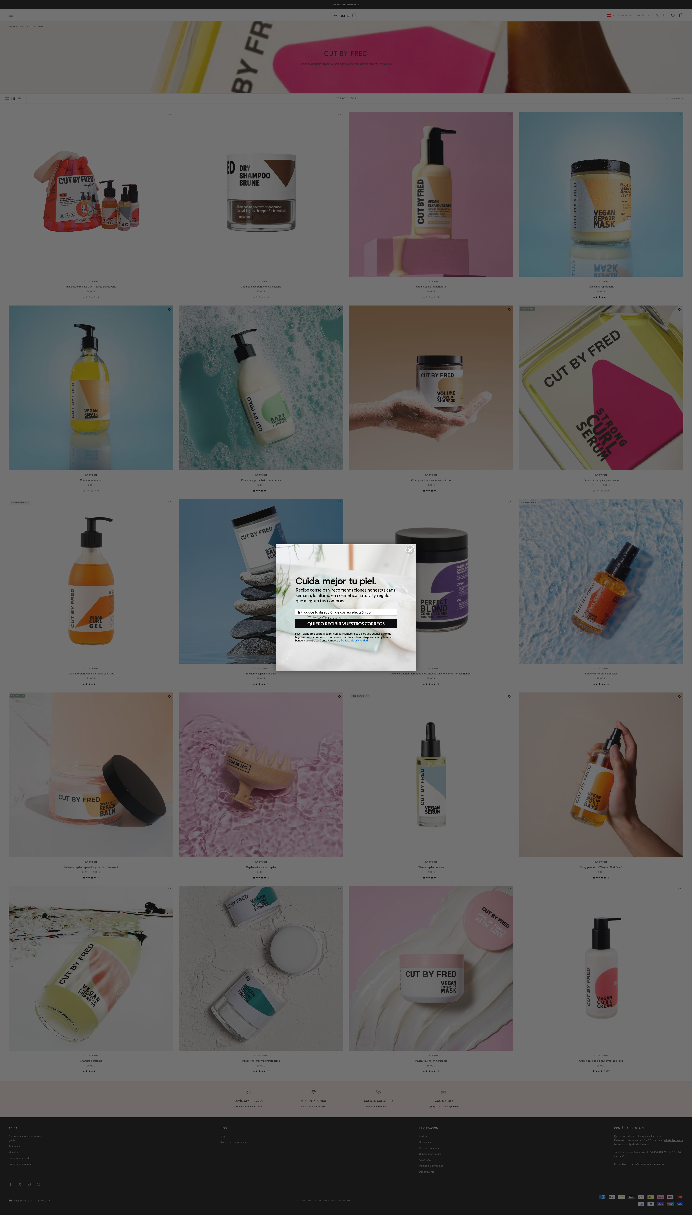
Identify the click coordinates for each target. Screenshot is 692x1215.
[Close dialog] (410, 550)
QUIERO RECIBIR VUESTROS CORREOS (346, 623)
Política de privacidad (354, 640)
